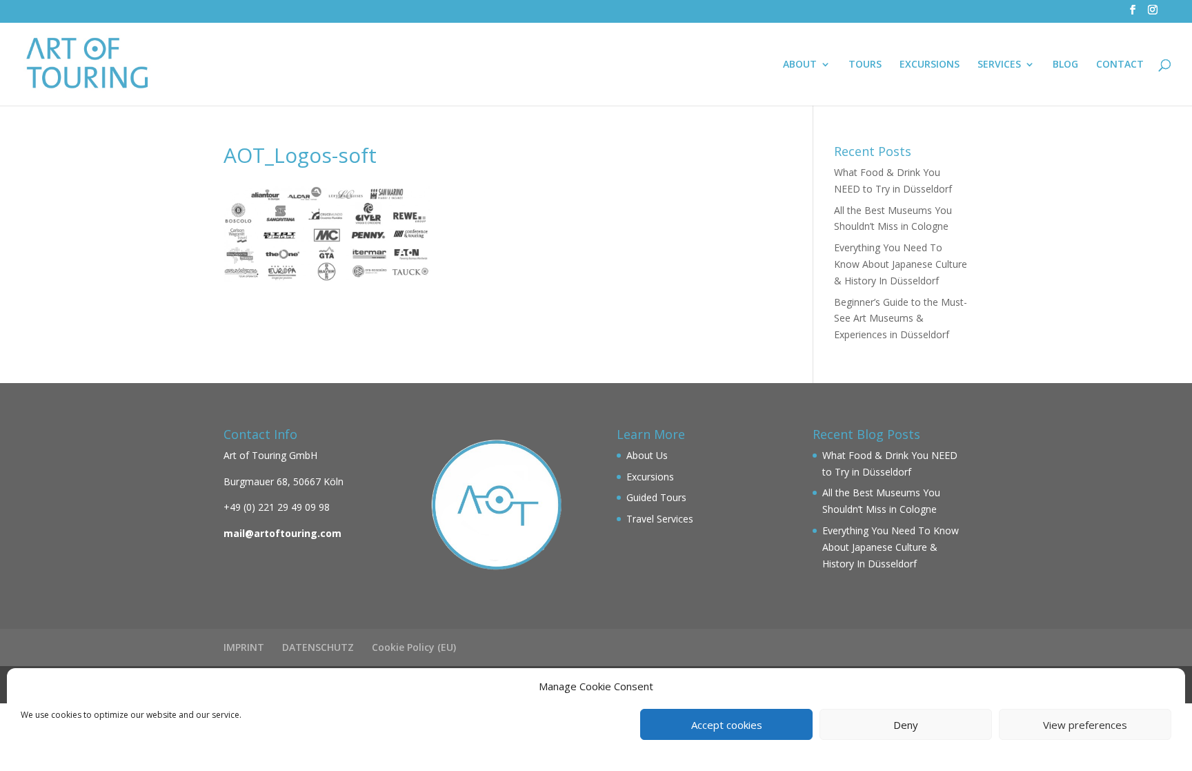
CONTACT (1120, 64)
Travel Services (659, 518)
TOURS (865, 64)
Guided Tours (656, 497)
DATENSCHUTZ (318, 647)
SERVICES (999, 64)
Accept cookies (726, 725)
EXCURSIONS (930, 64)
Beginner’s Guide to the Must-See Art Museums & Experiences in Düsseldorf (900, 318)
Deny (905, 725)
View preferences (1085, 725)
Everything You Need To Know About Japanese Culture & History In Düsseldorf (900, 264)
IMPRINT (243, 647)
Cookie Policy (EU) (414, 647)
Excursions (650, 476)
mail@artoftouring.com (282, 533)
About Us (647, 455)
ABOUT (800, 64)
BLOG (1065, 64)
